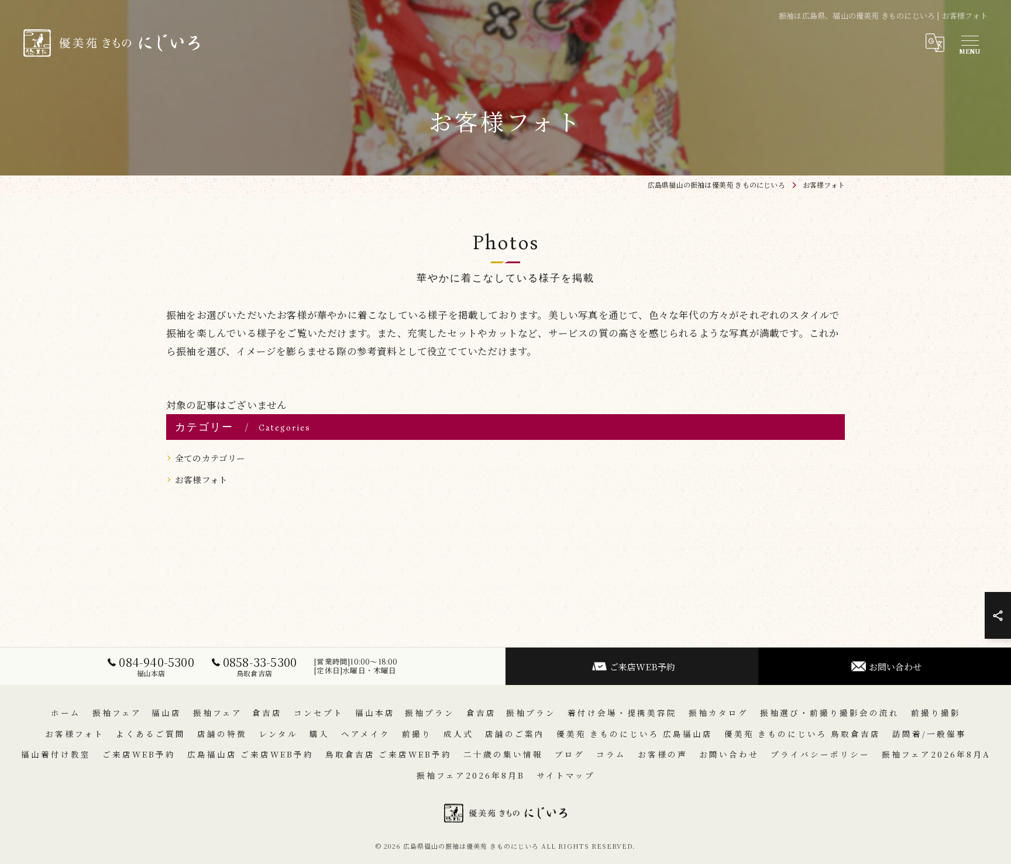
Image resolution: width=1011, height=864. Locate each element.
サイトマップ (566, 775)
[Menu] (969, 43)
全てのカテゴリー (210, 458)
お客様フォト (201, 479)
